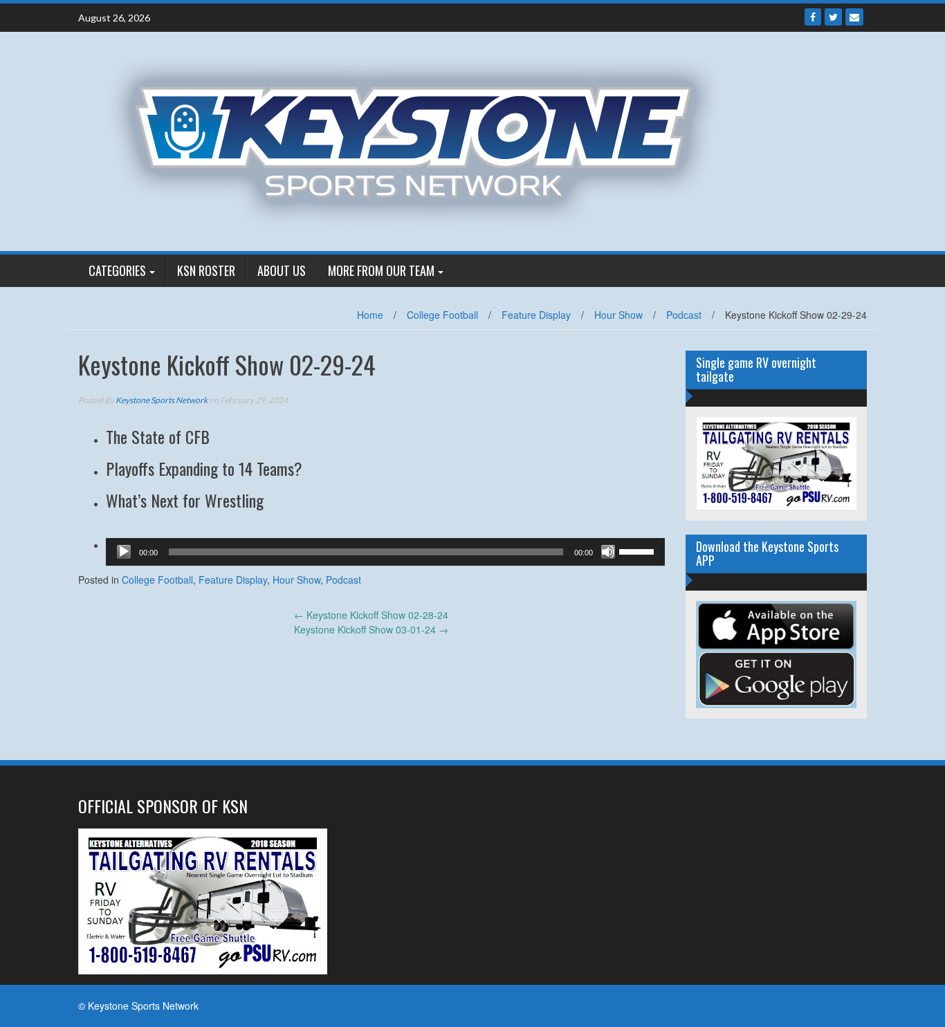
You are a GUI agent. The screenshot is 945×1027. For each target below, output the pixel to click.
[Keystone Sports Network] (421, 140)
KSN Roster (206, 270)
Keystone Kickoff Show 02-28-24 (371, 615)
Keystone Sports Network (162, 400)
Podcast (683, 315)
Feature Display (536, 315)
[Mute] (608, 552)
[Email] (854, 17)
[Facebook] (813, 17)
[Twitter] (833, 17)
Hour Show (618, 315)
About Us (281, 270)
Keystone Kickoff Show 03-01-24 (371, 629)
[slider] (638, 550)
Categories (117, 270)
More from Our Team (381, 270)
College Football (442, 315)
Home (370, 315)
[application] (385, 552)
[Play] (124, 552)
